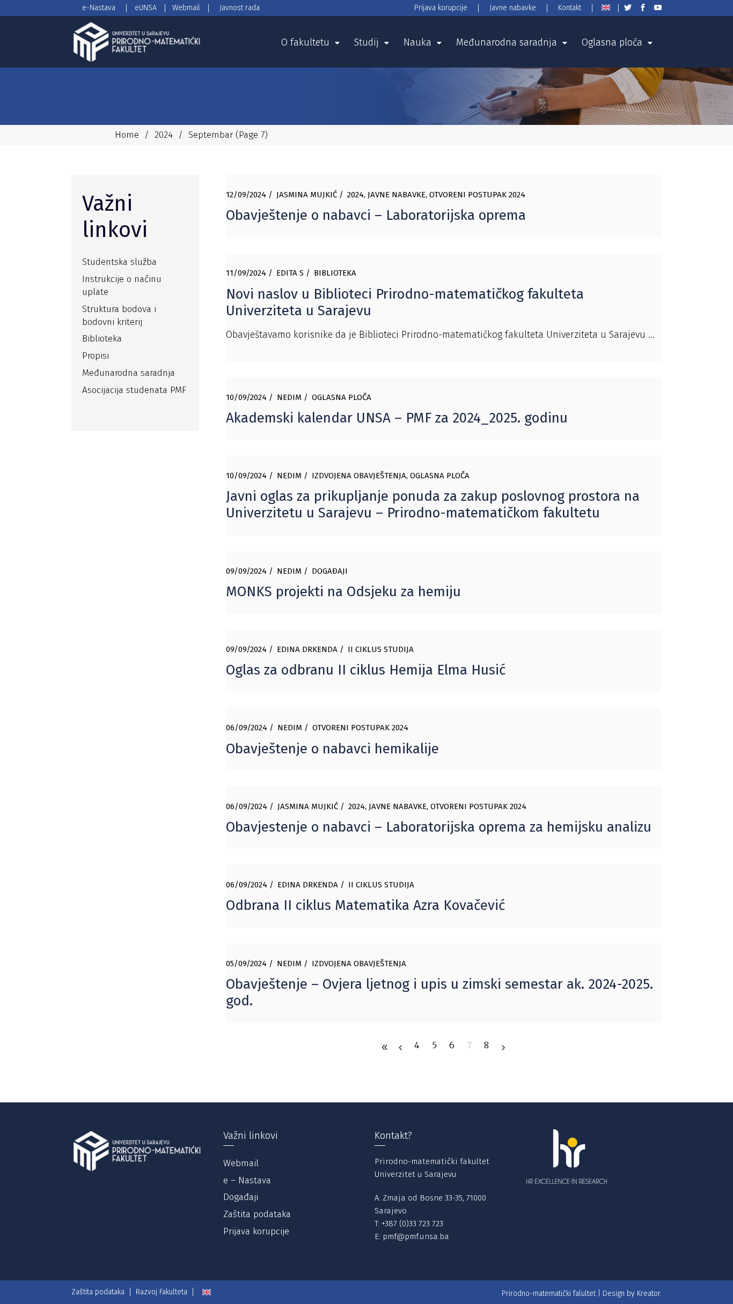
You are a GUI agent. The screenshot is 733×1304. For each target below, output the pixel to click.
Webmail (241, 1163)
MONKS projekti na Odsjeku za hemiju (343, 591)
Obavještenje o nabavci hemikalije (332, 748)
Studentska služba (119, 262)
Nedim (289, 397)
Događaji (330, 571)
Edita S (290, 273)
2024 (164, 134)
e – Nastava (247, 1180)
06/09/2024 (246, 727)
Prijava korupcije (256, 1231)
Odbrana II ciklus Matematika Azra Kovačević (365, 905)
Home (127, 134)
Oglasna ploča (341, 397)
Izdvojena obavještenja (359, 475)
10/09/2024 (246, 397)
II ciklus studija (381, 649)
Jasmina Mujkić (306, 194)
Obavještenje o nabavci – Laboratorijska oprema (376, 215)
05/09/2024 (246, 963)
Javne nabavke (397, 194)
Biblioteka (335, 273)
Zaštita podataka (257, 1214)
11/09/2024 (246, 273)
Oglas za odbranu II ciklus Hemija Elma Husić (365, 670)
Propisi (95, 355)
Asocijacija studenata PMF (134, 390)
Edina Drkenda (307, 649)
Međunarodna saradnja (128, 373)
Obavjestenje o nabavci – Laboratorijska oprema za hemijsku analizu (438, 827)
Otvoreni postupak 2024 (477, 194)
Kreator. (649, 1293)
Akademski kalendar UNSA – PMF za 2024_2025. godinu (397, 418)
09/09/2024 (246, 571)
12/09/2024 (246, 194)
